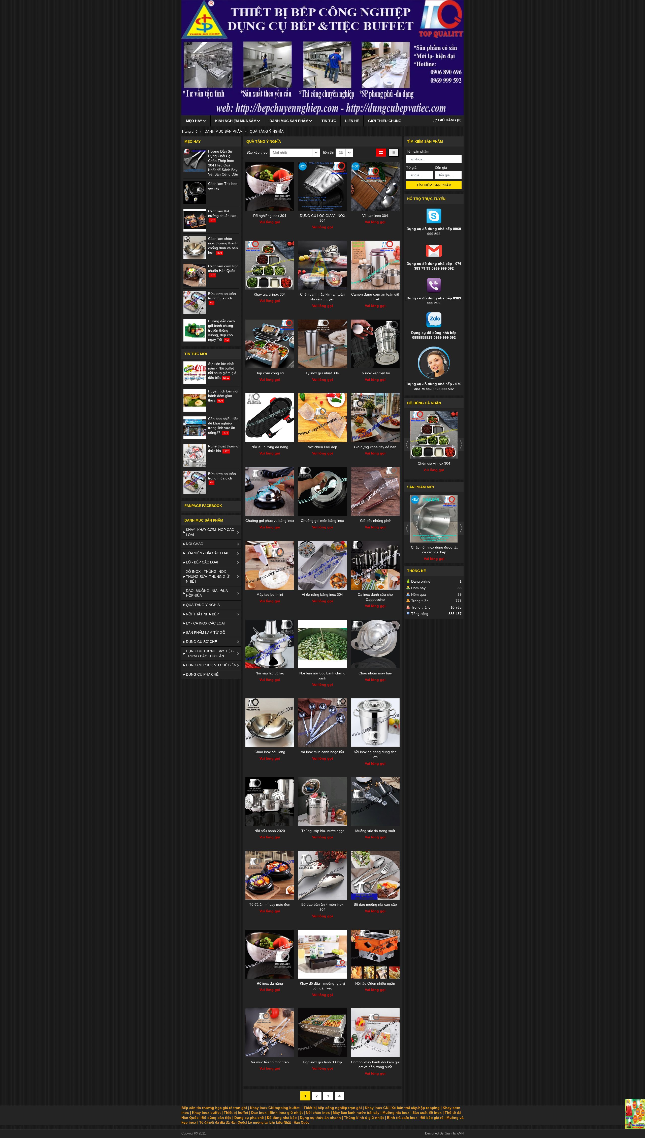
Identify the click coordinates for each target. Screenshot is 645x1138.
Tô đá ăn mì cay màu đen (269, 904)
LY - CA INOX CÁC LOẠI (205, 623)
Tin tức (328, 121)
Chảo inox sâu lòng (269, 752)
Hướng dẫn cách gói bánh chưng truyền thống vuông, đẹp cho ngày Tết (221, 330)
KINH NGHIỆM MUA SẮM (235, 121)
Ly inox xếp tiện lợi (375, 373)
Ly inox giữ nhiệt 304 (322, 373)
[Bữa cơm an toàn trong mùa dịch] (194, 302)
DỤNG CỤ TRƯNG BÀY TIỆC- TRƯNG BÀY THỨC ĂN (210, 653)
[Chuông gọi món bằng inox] (322, 491)
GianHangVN (454, 1133)
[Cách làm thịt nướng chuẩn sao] (194, 220)
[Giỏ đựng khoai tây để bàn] (375, 417)
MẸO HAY (194, 121)
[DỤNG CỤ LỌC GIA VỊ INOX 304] (322, 186)
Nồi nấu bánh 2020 (269, 831)
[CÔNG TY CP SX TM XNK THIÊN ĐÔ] (322, 57)
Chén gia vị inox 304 (434, 463)
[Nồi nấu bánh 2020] (269, 801)
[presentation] (407, 444)
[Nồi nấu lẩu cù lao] (269, 644)
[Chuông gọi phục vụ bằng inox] (269, 491)
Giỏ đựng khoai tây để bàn (375, 447)
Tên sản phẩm (417, 151)
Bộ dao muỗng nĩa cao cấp (375, 904)
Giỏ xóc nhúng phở (375, 521)
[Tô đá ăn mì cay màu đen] (269, 875)
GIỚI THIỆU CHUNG (384, 121)
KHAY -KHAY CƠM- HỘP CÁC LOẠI (210, 532)
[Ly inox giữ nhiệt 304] (322, 344)
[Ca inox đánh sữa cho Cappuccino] (375, 565)
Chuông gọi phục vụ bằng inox (269, 521)
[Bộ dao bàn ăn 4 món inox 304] (322, 875)
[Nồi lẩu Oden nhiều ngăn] (375, 954)
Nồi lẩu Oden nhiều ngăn (375, 983)
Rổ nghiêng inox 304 (269, 216)
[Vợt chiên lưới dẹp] (322, 417)
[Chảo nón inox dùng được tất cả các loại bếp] (434, 519)
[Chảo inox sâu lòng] (269, 722)
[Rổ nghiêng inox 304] (269, 186)
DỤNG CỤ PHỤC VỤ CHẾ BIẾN (211, 665)
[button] (295, 153)
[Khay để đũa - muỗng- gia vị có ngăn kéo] (322, 954)
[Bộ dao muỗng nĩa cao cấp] (375, 875)
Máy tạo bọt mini (269, 594)
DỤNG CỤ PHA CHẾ (202, 674)
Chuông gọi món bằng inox (322, 521)
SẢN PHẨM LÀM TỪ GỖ (205, 633)
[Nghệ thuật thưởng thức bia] (194, 455)
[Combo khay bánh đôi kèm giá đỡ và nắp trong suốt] (375, 1032)
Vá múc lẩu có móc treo (270, 1062)
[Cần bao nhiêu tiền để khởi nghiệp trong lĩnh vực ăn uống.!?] (194, 427)
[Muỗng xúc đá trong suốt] (375, 801)
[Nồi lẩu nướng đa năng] (269, 417)
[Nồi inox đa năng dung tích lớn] (375, 722)
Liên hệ (352, 121)
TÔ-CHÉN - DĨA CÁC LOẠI (207, 553)
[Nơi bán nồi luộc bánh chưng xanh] (322, 644)
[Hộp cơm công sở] (269, 344)
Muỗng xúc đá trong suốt (375, 831)
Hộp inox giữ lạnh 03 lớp (322, 1062)
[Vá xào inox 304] (375, 186)
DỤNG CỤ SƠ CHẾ (201, 642)
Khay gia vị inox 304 (270, 294)
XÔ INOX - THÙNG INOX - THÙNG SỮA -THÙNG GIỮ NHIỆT (208, 576)
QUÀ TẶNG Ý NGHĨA (203, 605)
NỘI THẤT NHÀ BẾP (202, 614)
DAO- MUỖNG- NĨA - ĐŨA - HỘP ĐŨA (208, 593)
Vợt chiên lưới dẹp (322, 447)
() (450, 120)
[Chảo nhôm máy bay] (375, 644)
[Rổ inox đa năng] (269, 954)
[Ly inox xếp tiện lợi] (375, 344)
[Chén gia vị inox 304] (434, 435)
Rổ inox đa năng (270, 983)
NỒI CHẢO (194, 544)
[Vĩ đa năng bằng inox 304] (322, 565)
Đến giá (441, 167)
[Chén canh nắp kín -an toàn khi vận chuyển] (322, 265)
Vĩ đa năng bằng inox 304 (322, 594)
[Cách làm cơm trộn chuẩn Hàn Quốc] (194, 275)
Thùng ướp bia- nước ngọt (322, 831)
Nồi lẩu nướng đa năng (269, 447)
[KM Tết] (635, 1114)
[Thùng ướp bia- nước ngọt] (322, 801)
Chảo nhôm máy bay (375, 673)
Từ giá (411, 167)
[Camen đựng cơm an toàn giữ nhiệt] (375, 265)
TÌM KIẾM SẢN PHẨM (434, 185)
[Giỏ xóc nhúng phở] (375, 491)
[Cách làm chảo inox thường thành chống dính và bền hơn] (194, 247)
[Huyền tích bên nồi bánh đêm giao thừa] (194, 400)
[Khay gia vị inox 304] (269, 265)
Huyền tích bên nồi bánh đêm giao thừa (223, 395)
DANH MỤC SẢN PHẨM (289, 121)
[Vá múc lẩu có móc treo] (269, 1032)
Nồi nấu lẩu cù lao (269, 673)
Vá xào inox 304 (375, 216)
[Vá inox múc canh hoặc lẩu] (322, 722)
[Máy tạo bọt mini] (269, 565)
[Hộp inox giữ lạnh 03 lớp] (322, 1032)
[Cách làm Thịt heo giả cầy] (194, 192)
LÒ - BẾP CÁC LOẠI (202, 562)
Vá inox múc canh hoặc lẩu (322, 752)
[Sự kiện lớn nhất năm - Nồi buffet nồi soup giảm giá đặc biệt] (194, 372)
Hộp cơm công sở (269, 373)
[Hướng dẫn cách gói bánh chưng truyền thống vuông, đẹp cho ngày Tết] (194, 330)
